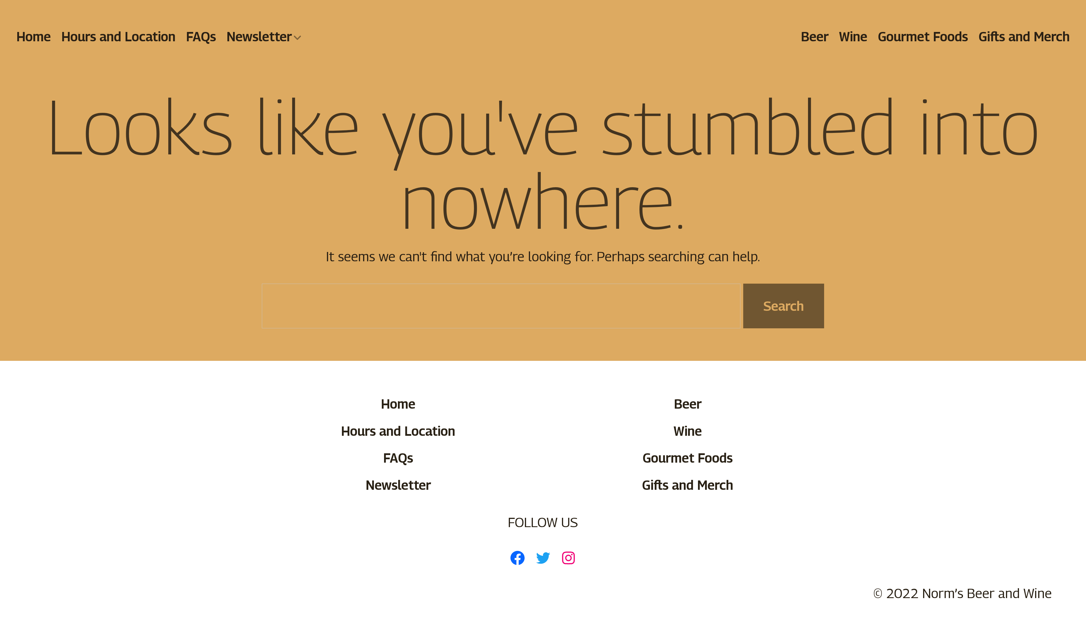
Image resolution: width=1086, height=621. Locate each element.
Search (783, 306)
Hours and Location (118, 36)
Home (33, 36)
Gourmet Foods (923, 36)
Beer (815, 36)
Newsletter (259, 36)
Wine (853, 36)
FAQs (201, 36)
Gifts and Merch (1024, 36)
